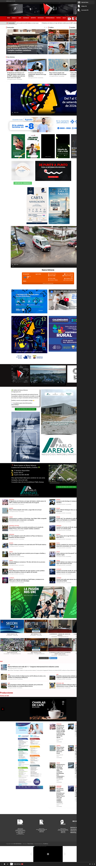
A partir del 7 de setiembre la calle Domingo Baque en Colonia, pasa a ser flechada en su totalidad (73, 519)
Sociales (72, 27)
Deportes (33, 17)
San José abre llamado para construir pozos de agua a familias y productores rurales (27, 554)
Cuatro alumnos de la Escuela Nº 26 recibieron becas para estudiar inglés (72, 554)
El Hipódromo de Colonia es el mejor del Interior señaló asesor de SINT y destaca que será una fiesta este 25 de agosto (26, 48)
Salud (64, 17)
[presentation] (45, 27)
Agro (1, 661)
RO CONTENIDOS (17, 843)
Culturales (26, 17)
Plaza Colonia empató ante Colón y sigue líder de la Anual (57, 73)
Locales (11, 551)
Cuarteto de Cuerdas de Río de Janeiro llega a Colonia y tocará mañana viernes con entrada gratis (73, 571)
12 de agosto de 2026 (60, 679)
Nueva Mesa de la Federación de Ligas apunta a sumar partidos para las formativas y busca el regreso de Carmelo (27, 571)
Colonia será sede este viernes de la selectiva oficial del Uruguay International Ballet (74, 580)
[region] (59, 412)
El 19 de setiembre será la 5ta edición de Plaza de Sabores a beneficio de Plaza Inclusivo (26, 536)
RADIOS (13, 17)
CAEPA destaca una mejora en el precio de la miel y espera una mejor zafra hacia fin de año (73, 562)
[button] (43, 412)
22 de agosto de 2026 (12, 52)
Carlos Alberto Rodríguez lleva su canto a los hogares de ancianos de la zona (75, 510)
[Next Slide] (65, 853)
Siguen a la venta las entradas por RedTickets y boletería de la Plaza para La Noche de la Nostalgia (26, 580)
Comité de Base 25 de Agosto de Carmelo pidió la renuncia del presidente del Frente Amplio (58, 50)
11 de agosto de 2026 (53, 52)
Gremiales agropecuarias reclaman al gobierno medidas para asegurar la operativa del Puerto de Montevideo (73, 676)
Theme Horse (30, 843)
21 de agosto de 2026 (74, 52)
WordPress (45, 843)
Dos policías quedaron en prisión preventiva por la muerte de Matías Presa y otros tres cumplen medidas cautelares (32, 23)
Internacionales (50, 17)
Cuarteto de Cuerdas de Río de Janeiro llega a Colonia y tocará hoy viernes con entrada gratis (75, 527)
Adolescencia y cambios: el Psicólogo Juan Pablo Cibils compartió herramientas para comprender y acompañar (27, 519)
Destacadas (41, 17)
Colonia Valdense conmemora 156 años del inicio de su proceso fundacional (27, 562)
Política (58, 17)
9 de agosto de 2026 (12, 687)
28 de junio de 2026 (60, 687)
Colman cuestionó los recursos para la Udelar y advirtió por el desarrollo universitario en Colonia (57, 36)
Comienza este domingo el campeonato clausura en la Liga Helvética (37, 74)
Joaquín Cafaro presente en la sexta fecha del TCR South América (27, 544)
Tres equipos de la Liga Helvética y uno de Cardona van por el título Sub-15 (73, 536)
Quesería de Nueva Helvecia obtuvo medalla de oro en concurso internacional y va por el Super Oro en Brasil (74, 685)
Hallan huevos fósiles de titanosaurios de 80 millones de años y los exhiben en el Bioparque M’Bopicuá (27, 676)
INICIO (8, 17)
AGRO (19, 17)
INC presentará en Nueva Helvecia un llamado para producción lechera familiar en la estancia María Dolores (25, 685)
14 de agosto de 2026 (12, 679)
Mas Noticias (11, 57)
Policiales (16, 525)
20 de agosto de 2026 (53, 40)
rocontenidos (19, 52)
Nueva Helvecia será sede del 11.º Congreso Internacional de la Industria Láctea (33, 666)
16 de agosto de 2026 (12, 668)
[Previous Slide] (30, 853)
